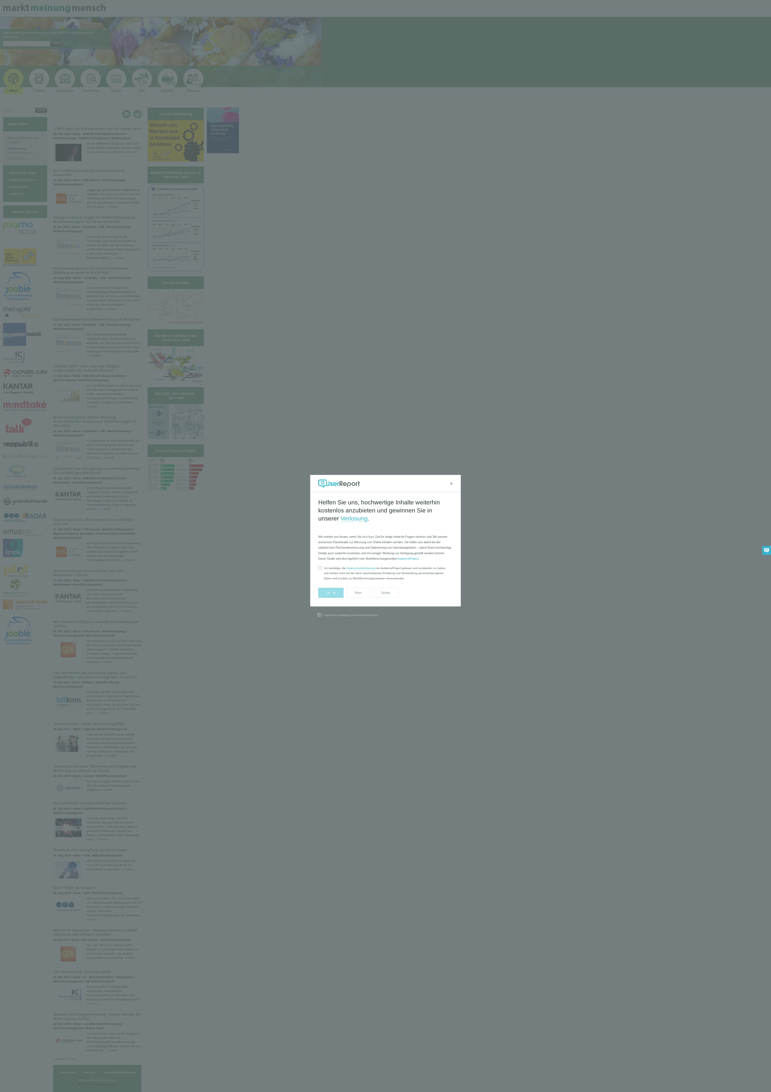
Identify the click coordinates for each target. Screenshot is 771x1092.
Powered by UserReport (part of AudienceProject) (351, 615)
